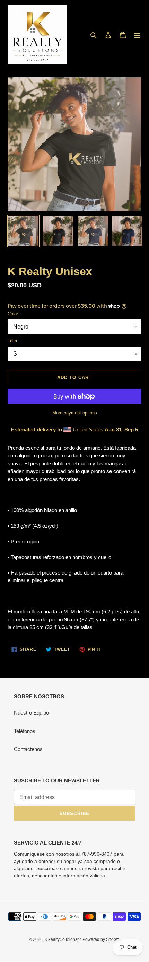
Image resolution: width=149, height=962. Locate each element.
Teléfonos (24, 731)
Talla (12, 340)
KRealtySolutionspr (63, 939)
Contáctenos (28, 749)
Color (13, 313)
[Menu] (137, 34)
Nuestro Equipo (31, 713)
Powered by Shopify (101, 939)
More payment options (74, 413)
